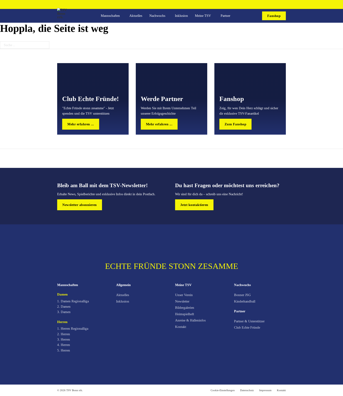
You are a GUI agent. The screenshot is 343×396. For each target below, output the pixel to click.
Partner (225, 16)
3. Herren (63, 339)
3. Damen (64, 312)
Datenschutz (247, 390)
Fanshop (274, 16)
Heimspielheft (184, 314)
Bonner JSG (242, 295)
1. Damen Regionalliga (73, 301)
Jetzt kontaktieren (194, 205)
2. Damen (64, 306)
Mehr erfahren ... (80, 124)
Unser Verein (184, 295)
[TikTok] (272, 4)
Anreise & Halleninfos (190, 320)
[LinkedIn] (278, 4)
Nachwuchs (157, 16)
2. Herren (63, 334)
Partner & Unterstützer (249, 321)
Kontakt (180, 327)
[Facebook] (259, 4)
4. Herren (63, 345)
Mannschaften (110, 16)
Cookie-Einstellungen (223, 390)
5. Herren (63, 350)
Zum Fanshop (236, 124)
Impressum (265, 390)
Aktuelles (135, 16)
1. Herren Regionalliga (72, 328)
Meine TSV (203, 16)
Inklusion (181, 16)
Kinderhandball (244, 301)
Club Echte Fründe (247, 327)
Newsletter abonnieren (79, 205)
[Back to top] (328, 383)
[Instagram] (266, 4)
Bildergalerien (184, 307)
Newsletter (182, 301)
